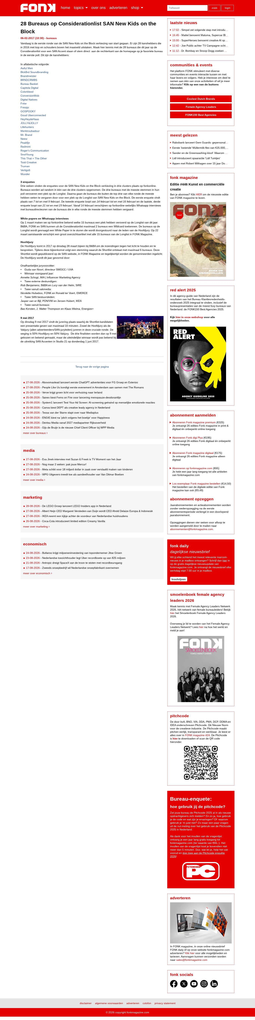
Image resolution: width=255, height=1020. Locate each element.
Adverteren (118, 8)
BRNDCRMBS (29, 79)
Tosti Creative (29, 162)
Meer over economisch (36, 573)
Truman (25, 166)
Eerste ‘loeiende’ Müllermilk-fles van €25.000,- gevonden (205, 147)
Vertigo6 (25, 170)
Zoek (214, 7)
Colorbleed (27, 91)
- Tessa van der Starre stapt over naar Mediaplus (62, 412)
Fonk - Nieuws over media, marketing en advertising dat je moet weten (39, 8)
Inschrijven (179, 579)
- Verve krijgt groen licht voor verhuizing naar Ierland (64, 392)
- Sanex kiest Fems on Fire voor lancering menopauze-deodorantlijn (73, 397)
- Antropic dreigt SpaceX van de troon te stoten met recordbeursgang (74, 562)
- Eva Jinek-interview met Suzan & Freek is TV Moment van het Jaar (73, 459)
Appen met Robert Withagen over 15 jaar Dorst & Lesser (205, 163)
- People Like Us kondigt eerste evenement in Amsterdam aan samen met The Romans (85, 387)
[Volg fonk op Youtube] (194, 985)
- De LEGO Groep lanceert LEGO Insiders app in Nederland (68, 505)
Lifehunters (27, 127)
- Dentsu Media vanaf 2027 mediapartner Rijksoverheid (66, 422)
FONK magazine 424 (197, 735)
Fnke (24, 103)
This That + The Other (34, 158)
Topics (79, 8)
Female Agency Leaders (201, 106)
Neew (24, 138)
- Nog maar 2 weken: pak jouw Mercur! (56, 464)
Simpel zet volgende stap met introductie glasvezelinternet (215, 29)
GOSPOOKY (28, 111)
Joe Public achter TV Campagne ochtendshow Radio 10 (214, 45)
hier (225, 560)
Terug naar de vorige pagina (92, 366)
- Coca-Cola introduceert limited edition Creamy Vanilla (65, 521)
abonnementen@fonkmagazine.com (191, 529)
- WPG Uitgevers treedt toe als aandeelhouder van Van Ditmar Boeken (75, 474)
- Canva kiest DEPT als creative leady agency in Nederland (68, 407)
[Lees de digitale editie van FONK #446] (201, 240)
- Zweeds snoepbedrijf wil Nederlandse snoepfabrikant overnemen (72, 567)
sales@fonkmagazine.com (191, 959)
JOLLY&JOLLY (29, 123)
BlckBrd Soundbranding (34, 72)
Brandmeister (28, 76)
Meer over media (33, 479)
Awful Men (27, 68)
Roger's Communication (35, 150)
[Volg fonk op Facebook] (174, 985)
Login (227, 7)
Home (65, 8)
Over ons (98, 8)
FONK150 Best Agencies (200, 114)
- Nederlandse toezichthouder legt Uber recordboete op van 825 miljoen (75, 557)
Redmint (25, 146)
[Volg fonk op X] (184, 985)
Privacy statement (165, 1003)
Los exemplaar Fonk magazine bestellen (196, 483)
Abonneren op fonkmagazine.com (192, 468)
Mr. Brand (26, 134)
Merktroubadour (30, 130)
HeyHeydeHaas (30, 119)
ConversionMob (30, 95)
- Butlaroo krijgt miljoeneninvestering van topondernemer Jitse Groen (74, 552)
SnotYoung (27, 154)
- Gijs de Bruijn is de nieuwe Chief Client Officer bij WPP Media (70, 427)
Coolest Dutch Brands (201, 98)
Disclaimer (86, 1003)
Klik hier (190, 953)
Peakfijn (25, 142)
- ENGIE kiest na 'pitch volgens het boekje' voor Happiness (68, 417)
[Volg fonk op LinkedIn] (214, 985)
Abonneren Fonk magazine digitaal (193, 452)
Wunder (25, 174)
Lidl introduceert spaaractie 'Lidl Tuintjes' (196, 158)
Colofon (147, 1003)
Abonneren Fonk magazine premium (194, 422)
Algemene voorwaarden (109, 1003)
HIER (199, 194)
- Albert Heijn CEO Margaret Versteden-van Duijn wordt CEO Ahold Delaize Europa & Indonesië (89, 511)
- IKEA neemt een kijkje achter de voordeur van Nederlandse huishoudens (77, 516)
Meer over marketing (35, 526)
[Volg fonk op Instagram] (204, 985)
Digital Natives (29, 99)
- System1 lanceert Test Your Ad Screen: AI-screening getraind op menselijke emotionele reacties (90, 402)
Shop (135, 8)
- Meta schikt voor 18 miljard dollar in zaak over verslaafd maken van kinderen (79, 469)
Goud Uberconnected (33, 115)
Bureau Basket (29, 83)
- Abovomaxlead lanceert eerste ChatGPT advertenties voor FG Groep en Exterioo (82, 382)
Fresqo (25, 107)
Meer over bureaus (34, 432)
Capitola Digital (29, 87)
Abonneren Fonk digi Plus (187, 437)
